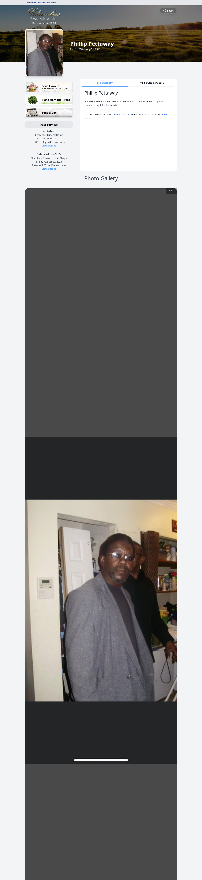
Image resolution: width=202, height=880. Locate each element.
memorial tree (122, 114)
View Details (49, 145)
